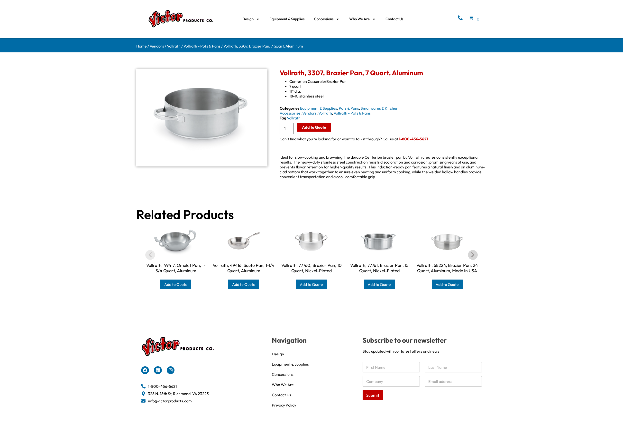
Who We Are (359, 19)
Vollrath (174, 46)
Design (248, 19)
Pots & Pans (349, 108)
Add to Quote (314, 127)
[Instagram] (170, 370)
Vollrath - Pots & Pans (201, 46)
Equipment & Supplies (286, 19)
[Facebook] (145, 370)
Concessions (323, 19)
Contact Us (394, 19)
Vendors (157, 46)
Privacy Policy (284, 405)
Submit (372, 395)
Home (141, 46)
